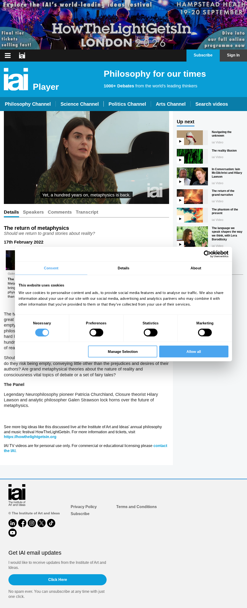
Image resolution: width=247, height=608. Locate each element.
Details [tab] (124, 268)
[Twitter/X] (41, 523)
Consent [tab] (51, 268)
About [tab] (196, 268)
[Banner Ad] (123, 24)
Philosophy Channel (28, 104)
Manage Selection (123, 351)
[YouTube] (12, 533)
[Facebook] (22, 523)
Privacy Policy (84, 507)
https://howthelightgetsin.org (30, 437)
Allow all (193, 351)
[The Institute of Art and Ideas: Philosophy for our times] (22, 55)
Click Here (57, 580)
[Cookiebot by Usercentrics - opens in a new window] (207, 254)
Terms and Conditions (136, 507)
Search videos (211, 104)
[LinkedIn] (12, 523)
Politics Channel (127, 104)
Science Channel (80, 104)
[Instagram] (32, 523)
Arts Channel (171, 104)
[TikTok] (51, 523)
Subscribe (80, 514)
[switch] (96, 332)
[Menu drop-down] (7, 55)
